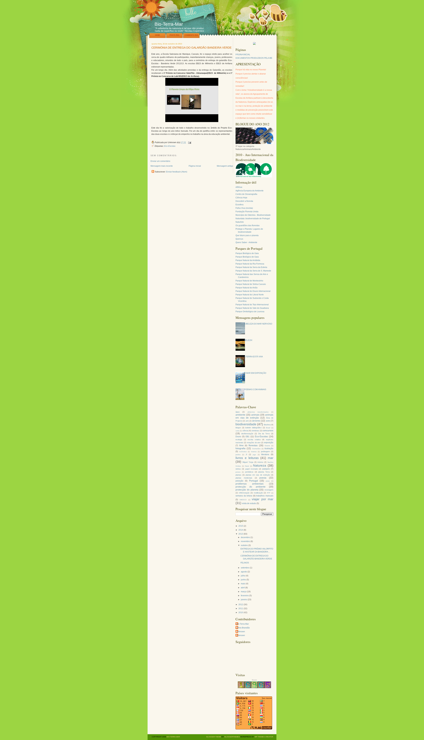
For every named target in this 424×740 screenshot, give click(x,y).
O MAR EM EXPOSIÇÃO (255, 373)
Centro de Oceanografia (246, 194)
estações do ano (254, 443)
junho (243, 580)
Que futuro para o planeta (247, 235)
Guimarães (256, 449)
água (237, 412)
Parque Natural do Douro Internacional (253, 291)
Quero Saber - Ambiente (246, 242)
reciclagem (269, 490)
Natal (247, 466)
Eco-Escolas (169, 146)
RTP (268, 493)
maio (243, 583)
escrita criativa (254, 440)
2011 (240, 608)
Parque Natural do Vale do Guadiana (252, 308)
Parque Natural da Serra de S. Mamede (253, 271)
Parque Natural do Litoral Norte (250, 294)
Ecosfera (239, 204)
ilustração (269, 448)
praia (268, 481)
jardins (238, 454)
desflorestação (247, 434)
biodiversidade (246, 424)
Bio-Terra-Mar (169, 24)
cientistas (255, 431)
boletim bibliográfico (253, 428)
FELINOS (244, 563)
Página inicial (195, 166)
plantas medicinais (244, 478)
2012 (240, 604)
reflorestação (244, 493)
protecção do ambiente (250, 486)
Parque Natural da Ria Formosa (250, 264)
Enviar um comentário (160, 161)
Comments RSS (191, 35)
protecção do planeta (247, 489)
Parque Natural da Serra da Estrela (251, 267)
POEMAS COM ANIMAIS (255, 389)
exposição (268, 442)
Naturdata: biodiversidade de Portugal (253, 218)
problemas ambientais (250, 483)
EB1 (247, 436)
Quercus (239, 239)
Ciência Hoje (241, 197)
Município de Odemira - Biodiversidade (253, 215)
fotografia (240, 448)
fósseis (267, 446)
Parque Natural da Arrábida (248, 260)
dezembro (245, 537)
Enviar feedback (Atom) (176, 172)
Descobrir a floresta (244, 201)
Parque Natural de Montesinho (249, 281)
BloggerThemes (232, 737)
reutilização (258, 493)
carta (237, 431)
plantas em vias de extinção (258, 475)
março (243, 591)
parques (266, 469)
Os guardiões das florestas (248, 225)
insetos (254, 451)
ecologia (239, 440)
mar (270, 458)
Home (157, 35)
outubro (244, 545)
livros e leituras (247, 458)
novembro (245, 541)
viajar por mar (262, 499)
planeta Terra (264, 472)
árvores (256, 420)
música (260, 462)
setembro (245, 568)
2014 (240, 530)
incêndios (243, 451)
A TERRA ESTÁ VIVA (253, 356)
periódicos (249, 472)
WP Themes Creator (264, 737)
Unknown (240, 631)
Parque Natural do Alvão (247, 288)
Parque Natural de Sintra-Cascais (251, 284)
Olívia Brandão (243, 628)
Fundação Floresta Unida (247, 211)
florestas (253, 445)
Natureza (259, 465)
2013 (240, 534)
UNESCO (243, 500)
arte (247, 421)
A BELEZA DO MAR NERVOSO (258, 324)
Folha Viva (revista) (244, 208)
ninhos (238, 469)
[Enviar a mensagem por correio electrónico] (189, 142)
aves (268, 421)
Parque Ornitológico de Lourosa (250, 311)
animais (255, 414)
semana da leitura (244, 496)
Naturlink (240, 222)
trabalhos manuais (264, 496)
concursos (268, 430)
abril (243, 587)
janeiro (244, 599)
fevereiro (245, 595)
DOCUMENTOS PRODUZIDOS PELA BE (254, 58)
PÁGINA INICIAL (243, 54)
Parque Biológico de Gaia (247, 253)
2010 (240, 612)
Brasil (268, 428)
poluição (239, 481)
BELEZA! (248, 340)
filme (241, 445)
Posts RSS (174, 35)
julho (243, 576)
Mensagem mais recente (162, 166)
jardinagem (265, 451)
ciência (245, 431)
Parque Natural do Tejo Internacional (252, 304)
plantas (238, 475)
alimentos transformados (257, 412)
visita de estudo (249, 503)
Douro (238, 436)
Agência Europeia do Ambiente (250, 191)
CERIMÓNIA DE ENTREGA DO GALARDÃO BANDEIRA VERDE (191, 47)
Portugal (253, 480)
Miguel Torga (247, 462)
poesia (262, 477)
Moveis (254, 680)
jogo (254, 454)
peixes (238, 472)
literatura (265, 454)
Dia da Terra (264, 434)
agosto (244, 572)
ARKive (239, 187)
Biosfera (267, 425)
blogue (238, 428)
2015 (240, 526)
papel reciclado (251, 469)
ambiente (240, 414)
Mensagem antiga (225, 166)
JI (246, 454)
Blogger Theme (213, 737)
